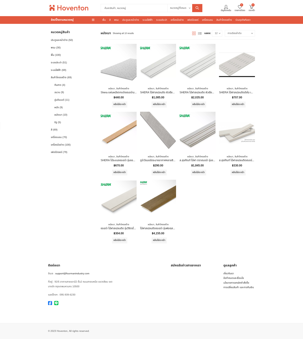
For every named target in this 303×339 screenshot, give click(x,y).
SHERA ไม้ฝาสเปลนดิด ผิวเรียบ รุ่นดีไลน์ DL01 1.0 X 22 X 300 (174, 92)
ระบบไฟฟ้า (56, 70)
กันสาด (57, 85)
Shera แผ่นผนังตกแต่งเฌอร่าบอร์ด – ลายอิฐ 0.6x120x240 (132, 92)
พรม (53, 47)
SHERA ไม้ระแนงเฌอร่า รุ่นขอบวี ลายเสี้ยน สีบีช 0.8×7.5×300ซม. (135, 160)
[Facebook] (50, 303)
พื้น (52, 55)
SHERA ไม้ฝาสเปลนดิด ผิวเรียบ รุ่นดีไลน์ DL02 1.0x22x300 (212, 92)
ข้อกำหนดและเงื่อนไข (233, 278)
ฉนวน (57, 92)
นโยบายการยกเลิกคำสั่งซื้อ (236, 283)
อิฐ (55, 122)
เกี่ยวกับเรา (228, 273)
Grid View (194, 33)
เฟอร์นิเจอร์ (56, 152)
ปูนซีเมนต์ (59, 100)
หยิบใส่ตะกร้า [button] (119, 104)
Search (197, 8)
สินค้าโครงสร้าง (122, 88)
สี (51, 130)
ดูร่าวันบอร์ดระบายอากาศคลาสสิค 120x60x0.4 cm (166, 160)
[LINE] (56, 303)
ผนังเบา (111, 88)
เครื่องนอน (56, 137)
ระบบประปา (56, 62)
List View (200, 33)
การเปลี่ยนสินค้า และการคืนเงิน (238, 287)
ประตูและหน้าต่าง (59, 40)
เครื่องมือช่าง (57, 145)
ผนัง (56, 107)
